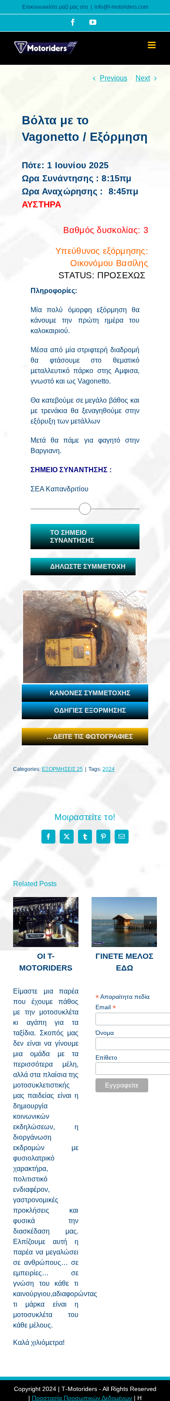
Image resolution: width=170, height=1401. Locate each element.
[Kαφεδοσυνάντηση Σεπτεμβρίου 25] (45, 922)
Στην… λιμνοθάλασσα (115, 907)
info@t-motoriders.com (121, 7)
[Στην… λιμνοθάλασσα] (124, 922)
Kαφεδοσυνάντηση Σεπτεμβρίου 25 (37, 901)
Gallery (55, 901)
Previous (113, 78)
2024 (108, 769)
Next (143, 78)
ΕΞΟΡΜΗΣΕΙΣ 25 (62, 769)
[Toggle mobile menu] (152, 45)
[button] (19, 922)
